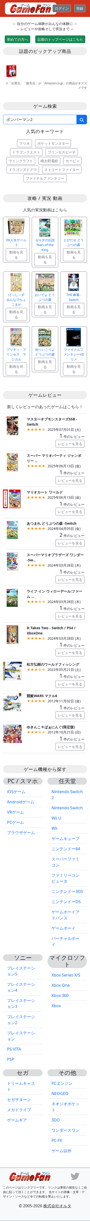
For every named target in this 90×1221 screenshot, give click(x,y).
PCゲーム (15, 822)
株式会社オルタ (57, 1206)
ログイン (62, 8)
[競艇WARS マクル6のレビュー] (12, 702)
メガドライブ (19, 1109)
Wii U (56, 818)
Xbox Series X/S (66, 975)
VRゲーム (15, 812)
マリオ (24, 143)
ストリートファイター (61, 169)
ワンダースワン (66, 1130)
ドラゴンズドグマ (23, 169)
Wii (54, 828)
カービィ (73, 160)
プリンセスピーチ (62, 152)
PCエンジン (62, 1083)
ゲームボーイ (64, 928)
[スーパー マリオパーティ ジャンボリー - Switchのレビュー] (12, 461)
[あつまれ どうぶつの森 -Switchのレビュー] (12, 529)
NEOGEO (60, 1093)
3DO (56, 1120)
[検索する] (81, 119)
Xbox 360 (60, 995)
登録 (79, 8)
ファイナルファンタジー (45, 178)
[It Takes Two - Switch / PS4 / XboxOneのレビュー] (12, 634)
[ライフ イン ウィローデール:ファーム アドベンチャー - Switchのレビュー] (12, 597)
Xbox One (61, 985)
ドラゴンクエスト (26, 152)
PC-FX (57, 1140)
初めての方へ (17, 39)
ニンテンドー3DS (67, 891)
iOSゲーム (16, 791)
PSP (10, 1059)
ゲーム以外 (62, 1150)
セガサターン (19, 1099)
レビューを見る (70, 443)
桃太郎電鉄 (49, 160)
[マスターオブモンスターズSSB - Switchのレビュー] (12, 425)
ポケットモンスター (53, 143)
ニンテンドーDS (66, 901)
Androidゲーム (20, 802)
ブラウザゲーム (21, 832)
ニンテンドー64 (66, 849)
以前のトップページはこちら (60, 39)
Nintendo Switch (67, 808)
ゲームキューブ (66, 838)
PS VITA (14, 1049)
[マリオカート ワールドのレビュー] (12, 498)
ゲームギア (17, 1120)
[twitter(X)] (75, 1176)
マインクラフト (20, 160)
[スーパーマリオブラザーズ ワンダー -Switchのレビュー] (12, 561)
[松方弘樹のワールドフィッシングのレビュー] (12, 670)
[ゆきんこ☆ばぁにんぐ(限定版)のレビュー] (12, 733)
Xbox (56, 1005)
